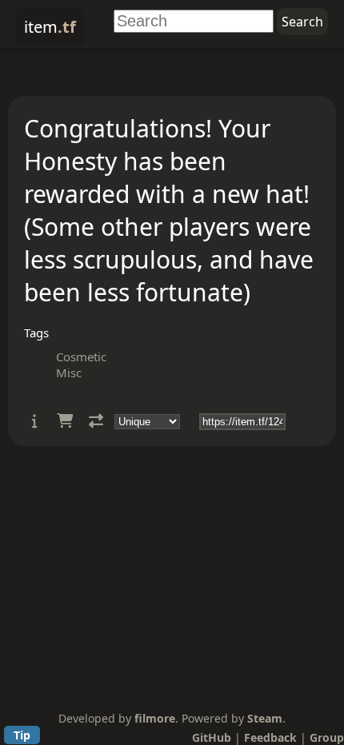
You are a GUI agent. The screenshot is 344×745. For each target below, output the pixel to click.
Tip (22, 735)
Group (327, 737)
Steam (264, 718)
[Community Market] (65, 420)
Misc (69, 372)
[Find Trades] (96, 420)
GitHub (211, 737)
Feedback (270, 737)
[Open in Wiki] (35, 420)
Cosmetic (81, 357)
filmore (154, 718)
